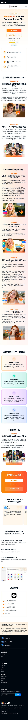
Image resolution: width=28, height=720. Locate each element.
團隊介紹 (3, 678)
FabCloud (3, 660)
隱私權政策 (21, 705)
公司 (2, 680)
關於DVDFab (4, 676)
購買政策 (3, 708)
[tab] (12, 14)
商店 (2, 656)
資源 (2, 667)
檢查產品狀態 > (14, 45)
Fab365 (3, 658)
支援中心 (3, 665)
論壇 (2, 669)
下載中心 (3, 654)
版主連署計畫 (4, 682)
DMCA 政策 (10, 705)
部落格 (2, 671)
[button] (14, 30)
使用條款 (16, 705)
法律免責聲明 (4, 705)
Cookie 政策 (13, 708)
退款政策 (8, 708)
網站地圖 (19, 708)
